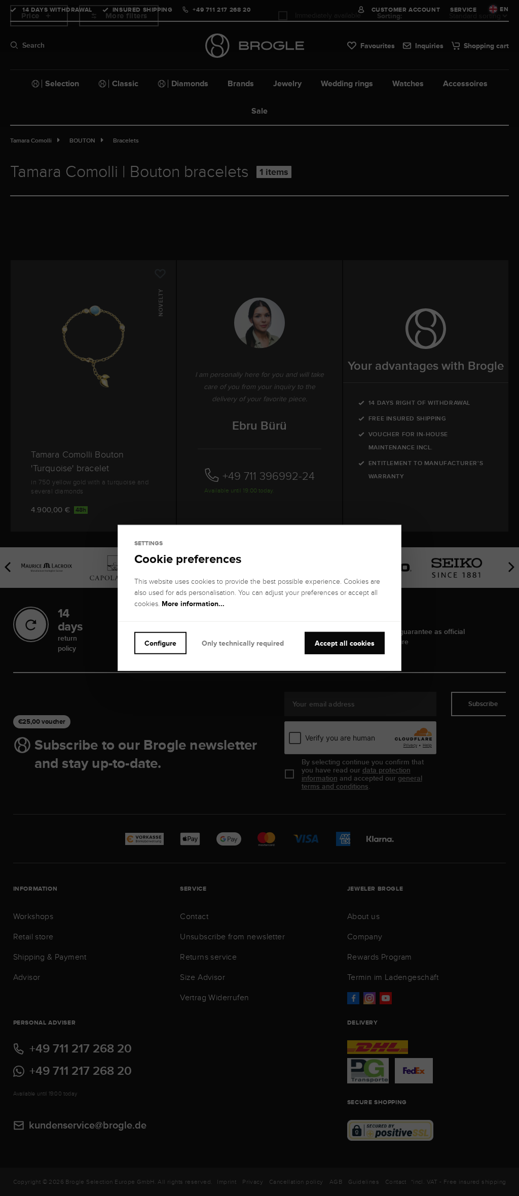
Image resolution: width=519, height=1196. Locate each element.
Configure (160, 643)
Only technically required (243, 643)
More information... (193, 604)
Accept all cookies (345, 643)
